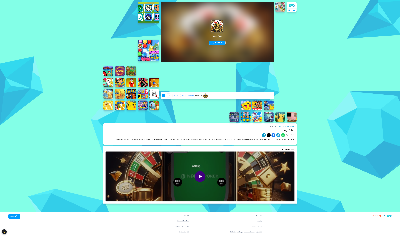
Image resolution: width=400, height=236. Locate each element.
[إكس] (269, 135)
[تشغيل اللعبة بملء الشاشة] (163, 95)
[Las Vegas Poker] (120, 71)
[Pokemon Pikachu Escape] (292, 117)
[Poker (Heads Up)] (234, 117)
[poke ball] (108, 71)
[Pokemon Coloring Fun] (154, 94)
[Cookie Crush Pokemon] (148, 50)
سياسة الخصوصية (182, 226)
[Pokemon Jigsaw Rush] (143, 105)
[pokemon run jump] (280, 117)
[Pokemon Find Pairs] (143, 94)
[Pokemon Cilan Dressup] (131, 82)
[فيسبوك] (273, 135)
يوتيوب (260, 221)
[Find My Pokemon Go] (280, 7)
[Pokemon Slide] (257, 117)
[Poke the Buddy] (154, 82)
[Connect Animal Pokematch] (148, 12)
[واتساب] (283, 135)
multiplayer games (283, 126)
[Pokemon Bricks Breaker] (143, 82)
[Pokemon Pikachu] (108, 105)
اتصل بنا (259, 216)
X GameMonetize (183, 221)
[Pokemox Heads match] (246, 117)
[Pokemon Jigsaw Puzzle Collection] (246, 105)
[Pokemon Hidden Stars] (108, 94)
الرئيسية (292, 5)
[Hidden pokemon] (131, 71)
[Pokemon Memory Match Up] (120, 105)
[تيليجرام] (278, 135)
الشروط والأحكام (256, 226)
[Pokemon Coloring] (120, 82)
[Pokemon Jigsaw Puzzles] (154, 105)
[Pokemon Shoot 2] (269, 117)
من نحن (186, 216)
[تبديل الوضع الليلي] (4, 231)
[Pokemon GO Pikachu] (131, 94)
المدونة (12, 216)
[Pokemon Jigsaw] (269, 105)
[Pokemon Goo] (120, 94)
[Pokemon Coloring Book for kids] (108, 82)
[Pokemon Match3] (131, 105)
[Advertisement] (119, 33)
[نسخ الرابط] (264, 135)
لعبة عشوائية (184, 232)
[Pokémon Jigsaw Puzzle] (257, 105)
